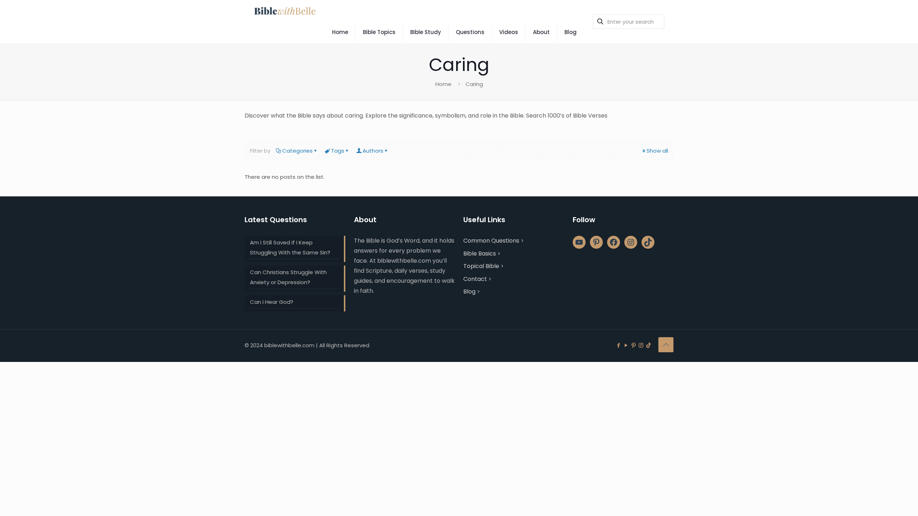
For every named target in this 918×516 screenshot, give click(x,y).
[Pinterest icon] (633, 345)
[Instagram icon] (641, 345)
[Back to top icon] (665, 344)
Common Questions (491, 240)
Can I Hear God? (271, 302)
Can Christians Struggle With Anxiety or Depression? (288, 277)
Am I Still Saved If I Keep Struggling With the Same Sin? (290, 247)
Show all (657, 150)
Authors (373, 150)
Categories (297, 150)
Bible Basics (479, 253)
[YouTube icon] (626, 345)
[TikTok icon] (648, 345)
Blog (469, 291)
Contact (475, 279)
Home (443, 84)
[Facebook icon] (618, 345)
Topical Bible (481, 266)
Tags (337, 150)
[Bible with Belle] (284, 11)
